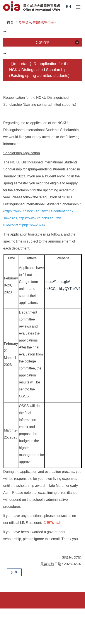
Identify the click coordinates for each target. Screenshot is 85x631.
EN (68, 7)
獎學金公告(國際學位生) (37, 22)
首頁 (10, 22)
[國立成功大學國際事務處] (32, 6)
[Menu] (78, 7)
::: (4, 32)
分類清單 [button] (42, 42)
